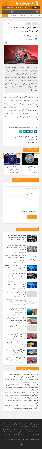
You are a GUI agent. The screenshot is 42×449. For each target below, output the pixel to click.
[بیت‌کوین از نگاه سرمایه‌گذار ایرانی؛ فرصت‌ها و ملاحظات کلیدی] (21, 320)
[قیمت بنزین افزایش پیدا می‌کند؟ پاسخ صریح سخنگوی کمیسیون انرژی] (21, 285)
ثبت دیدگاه (32, 217)
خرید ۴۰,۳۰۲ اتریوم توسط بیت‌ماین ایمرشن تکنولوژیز (13, 170)
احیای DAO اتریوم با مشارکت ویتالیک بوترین (31, 170)
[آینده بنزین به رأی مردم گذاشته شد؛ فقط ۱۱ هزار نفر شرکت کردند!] (21, 302)
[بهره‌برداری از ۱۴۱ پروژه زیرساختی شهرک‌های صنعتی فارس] (21, 336)
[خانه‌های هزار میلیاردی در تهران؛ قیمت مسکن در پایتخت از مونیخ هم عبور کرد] (21, 249)
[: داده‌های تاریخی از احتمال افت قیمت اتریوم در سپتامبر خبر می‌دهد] (6, 42)
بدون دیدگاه (31, 142)
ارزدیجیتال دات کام (21, 137)
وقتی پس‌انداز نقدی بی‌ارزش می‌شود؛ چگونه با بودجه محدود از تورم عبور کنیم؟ (22, 400)
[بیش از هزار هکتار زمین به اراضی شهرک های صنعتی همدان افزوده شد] (21, 360)
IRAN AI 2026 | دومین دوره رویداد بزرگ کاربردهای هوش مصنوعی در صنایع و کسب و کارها (22, 387)
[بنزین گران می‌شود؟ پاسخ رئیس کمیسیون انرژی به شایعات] (21, 276)
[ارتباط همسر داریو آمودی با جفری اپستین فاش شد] (21, 294)
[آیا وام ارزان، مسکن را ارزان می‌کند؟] (21, 328)
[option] (30, 164)
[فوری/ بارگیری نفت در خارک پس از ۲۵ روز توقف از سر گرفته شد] (21, 352)
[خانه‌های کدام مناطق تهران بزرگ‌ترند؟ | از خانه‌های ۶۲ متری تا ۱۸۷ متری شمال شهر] (21, 259)
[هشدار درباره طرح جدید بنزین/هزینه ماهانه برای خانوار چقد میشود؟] (21, 268)
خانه (35, 23)
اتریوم (28, 23)
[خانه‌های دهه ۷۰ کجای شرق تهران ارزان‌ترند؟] (21, 344)
